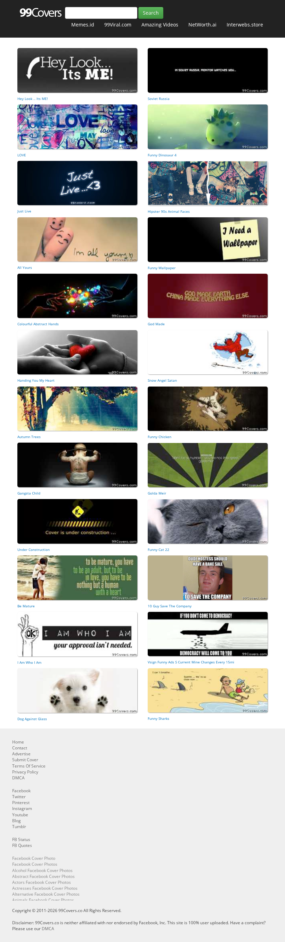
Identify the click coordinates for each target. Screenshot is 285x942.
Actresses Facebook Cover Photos (45, 888)
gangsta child (28, 493)
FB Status (21, 839)
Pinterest (21, 802)
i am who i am (29, 662)
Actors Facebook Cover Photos (41, 882)
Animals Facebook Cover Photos (43, 900)
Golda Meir (157, 493)
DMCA (18, 778)
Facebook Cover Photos (34, 864)
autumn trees (29, 436)
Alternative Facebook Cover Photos (46, 894)
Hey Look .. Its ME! (32, 98)
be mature (26, 606)
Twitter (19, 797)
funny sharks (158, 718)
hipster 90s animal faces (169, 211)
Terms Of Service (29, 766)
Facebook (21, 791)
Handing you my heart (36, 380)
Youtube (20, 815)
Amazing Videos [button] (159, 24)
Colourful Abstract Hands (38, 323)
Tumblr (19, 827)
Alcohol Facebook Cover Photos (42, 870)
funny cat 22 (158, 549)
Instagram (22, 808)
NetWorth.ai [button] (202, 24)
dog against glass (32, 718)
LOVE (21, 155)
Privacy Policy (25, 772)
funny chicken (159, 436)
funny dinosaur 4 (162, 155)
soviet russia (159, 98)
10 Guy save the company (170, 606)
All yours (24, 267)
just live (24, 211)
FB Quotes (22, 845)
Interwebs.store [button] (245, 24)
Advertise (21, 754)
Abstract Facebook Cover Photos (43, 876)
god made (156, 323)
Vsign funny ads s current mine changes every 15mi (191, 662)
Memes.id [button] (82, 24)
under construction (33, 549)
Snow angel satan (162, 380)
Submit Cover (25, 760)
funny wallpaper (162, 267)
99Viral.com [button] (117, 24)
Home (18, 742)
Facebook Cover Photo (33, 858)
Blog (16, 821)
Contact (19, 748)
